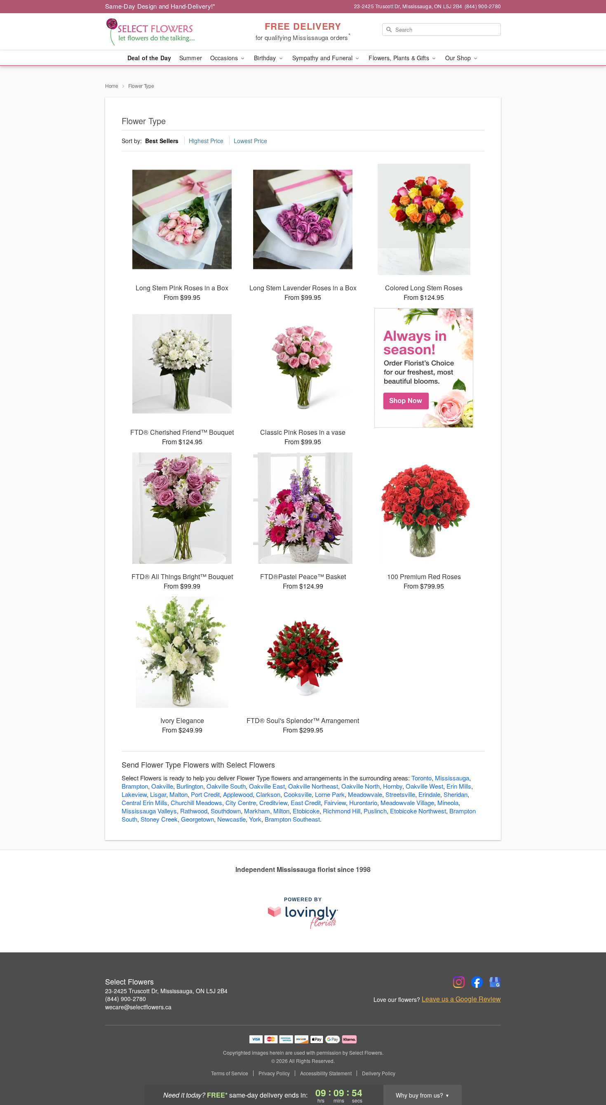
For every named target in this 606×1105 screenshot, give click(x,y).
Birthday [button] (265, 58)
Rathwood (193, 810)
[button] (584, 1070)
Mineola (447, 802)
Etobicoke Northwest (418, 810)
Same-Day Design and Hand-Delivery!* (160, 6)
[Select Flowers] (164, 31)
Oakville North (360, 786)
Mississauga (452, 777)
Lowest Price (250, 141)
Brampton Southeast (292, 819)
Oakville (162, 786)
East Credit (306, 802)
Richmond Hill (341, 810)
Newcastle (231, 819)
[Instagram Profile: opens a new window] (459, 982)
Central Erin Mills (144, 802)
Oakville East (267, 786)
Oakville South (226, 786)
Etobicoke (306, 810)
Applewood (238, 794)
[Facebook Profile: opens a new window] (477, 982)
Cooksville (298, 794)
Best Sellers (162, 141)
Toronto (421, 777)
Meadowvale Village (407, 802)
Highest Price (206, 141)
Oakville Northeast (313, 786)
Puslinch (375, 810)
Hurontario (363, 802)
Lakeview (134, 794)
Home (111, 85)
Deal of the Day (149, 58)
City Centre (240, 802)
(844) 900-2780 (125, 998)
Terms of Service (229, 1073)
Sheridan (455, 794)
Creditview (273, 802)
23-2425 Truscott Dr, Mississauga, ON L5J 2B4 (166, 991)
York (255, 819)
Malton (178, 794)
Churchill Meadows (196, 802)
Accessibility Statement (326, 1073)
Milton (281, 810)
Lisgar (158, 794)
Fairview (335, 802)
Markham (257, 810)
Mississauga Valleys (149, 810)
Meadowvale (365, 794)
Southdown (226, 810)
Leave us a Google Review (461, 999)
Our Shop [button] (458, 58)
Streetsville (400, 794)
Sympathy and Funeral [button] (323, 58)
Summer (190, 58)
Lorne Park (330, 794)
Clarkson (268, 794)
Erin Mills (458, 786)
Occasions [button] (225, 58)
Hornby (392, 786)
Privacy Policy (274, 1073)
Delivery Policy (378, 1073)
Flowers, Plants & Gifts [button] (399, 58)
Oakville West (424, 786)
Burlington (189, 786)
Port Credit (205, 794)
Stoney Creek (159, 819)
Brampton (135, 786)
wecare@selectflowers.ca (138, 1007)
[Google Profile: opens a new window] (495, 982)
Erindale (429, 794)
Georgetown (197, 819)
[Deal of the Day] (424, 368)
